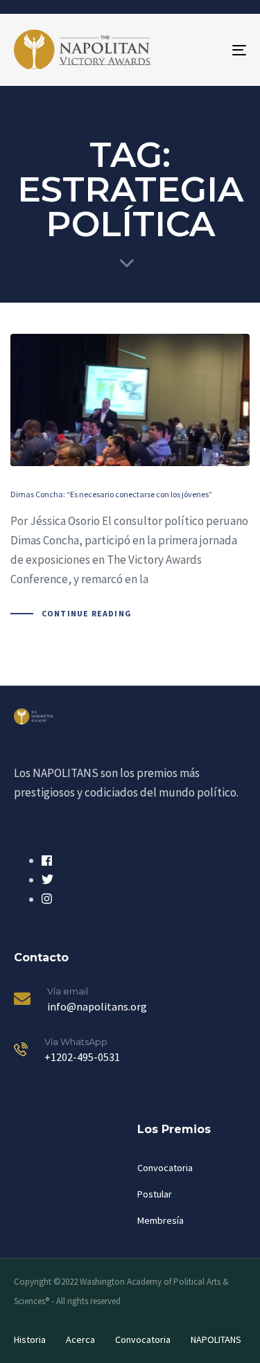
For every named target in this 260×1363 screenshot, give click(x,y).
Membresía (160, 1220)
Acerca (80, 1339)
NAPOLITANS (216, 1339)
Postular (154, 1194)
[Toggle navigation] (207, 50)
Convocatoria (165, 1167)
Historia (30, 1339)
